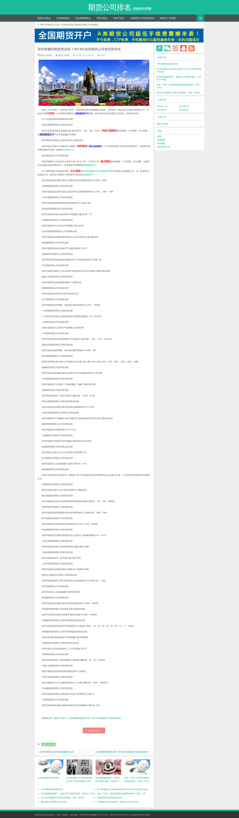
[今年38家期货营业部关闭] (50, 766)
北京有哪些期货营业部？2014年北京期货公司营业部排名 (121, 751)
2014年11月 (162, 106)
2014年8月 (184, 109)
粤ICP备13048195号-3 (120, 814)
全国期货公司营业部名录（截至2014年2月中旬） (118, 801)
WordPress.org (163, 146)
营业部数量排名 (83, 18)
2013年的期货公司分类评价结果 (97, 170)
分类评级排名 (63, 18)
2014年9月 (162, 109)
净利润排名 (102, 18)
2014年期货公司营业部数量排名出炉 (57, 751)
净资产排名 (118, 18)
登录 (159, 136)
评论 (161, 143)
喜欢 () (95, 730)
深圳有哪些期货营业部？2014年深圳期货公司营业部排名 (79, 48)
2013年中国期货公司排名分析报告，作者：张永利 (62, 797)
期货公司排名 (44, 18)
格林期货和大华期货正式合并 (109, 797)
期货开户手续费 (168, 18)
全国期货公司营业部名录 (142, 18)
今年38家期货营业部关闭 (52, 789)
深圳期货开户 (67, 149)
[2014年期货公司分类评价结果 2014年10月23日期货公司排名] (79, 766)
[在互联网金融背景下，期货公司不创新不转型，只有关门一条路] (108, 766)
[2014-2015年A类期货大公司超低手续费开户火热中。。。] (119, 35)
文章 (161, 139)
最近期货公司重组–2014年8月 (54, 801)
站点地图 (74, 814)
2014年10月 (184, 106)
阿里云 (139, 814)
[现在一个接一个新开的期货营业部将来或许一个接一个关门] (137, 766)
